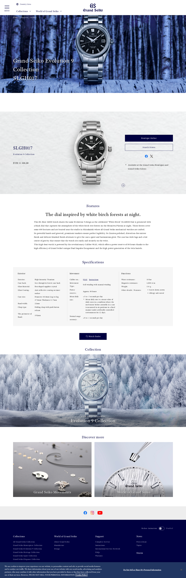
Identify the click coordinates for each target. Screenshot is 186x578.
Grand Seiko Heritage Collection (26, 552)
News (139, 536)
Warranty (99, 556)
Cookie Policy (81, 575)
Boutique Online (149, 138)
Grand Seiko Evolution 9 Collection (27, 549)
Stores (139, 553)
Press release (141, 542)
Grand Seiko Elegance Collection (26, 559)
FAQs (97, 552)
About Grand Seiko (62, 542)
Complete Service (102, 542)
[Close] (181, 570)
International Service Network (107, 549)
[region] (93, 570)
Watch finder (94, 336)
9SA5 (85, 280)
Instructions (93, 280)
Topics (139, 545)
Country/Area (25, 4)
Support (99, 536)
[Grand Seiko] (93, 7)
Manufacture (59, 545)
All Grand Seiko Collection (24, 542)
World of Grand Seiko (47, 11)
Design (57, 549)
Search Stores (149, 147)
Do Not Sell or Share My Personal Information (142, 570)
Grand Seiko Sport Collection (25, 556)
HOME (15, 17)
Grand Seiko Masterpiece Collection (27, 545)
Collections (22, 11)
